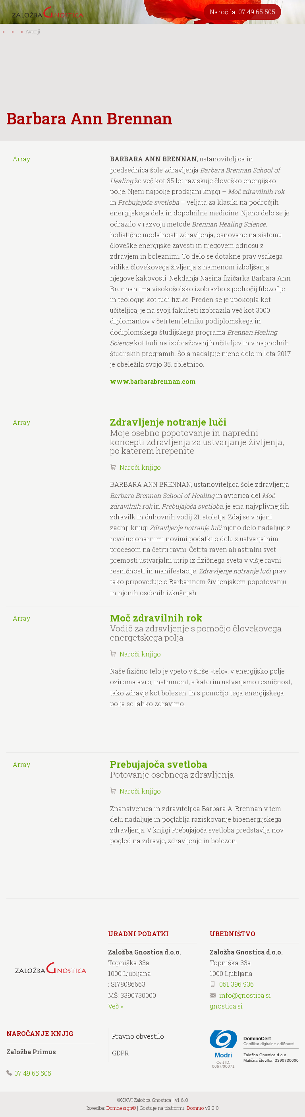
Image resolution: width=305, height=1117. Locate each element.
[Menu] (293, 12)
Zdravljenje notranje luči (168, 422)
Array (21, 159)
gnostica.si (226, 1006)
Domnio (195, 1108)
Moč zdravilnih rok (156, 618)
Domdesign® (121, 1108)
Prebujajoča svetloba (158, 764)
